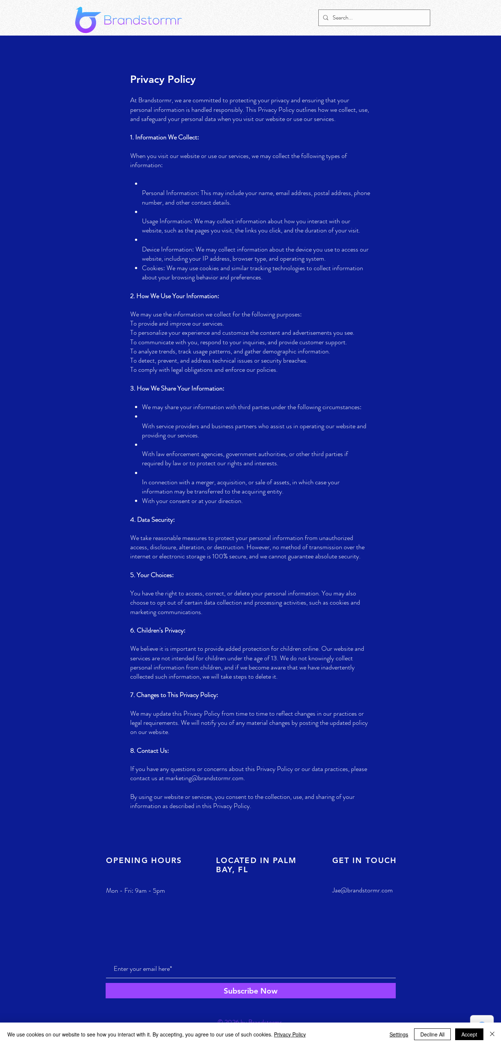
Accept (469, 1034)
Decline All (432, 1034)
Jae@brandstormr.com (362, 890)
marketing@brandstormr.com (204, 778)
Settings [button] (399, 1034)
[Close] (492, 1034)
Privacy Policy (290, 1034)
